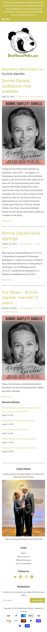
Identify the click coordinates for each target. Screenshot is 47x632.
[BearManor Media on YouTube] (31, 577)
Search (23, 553)
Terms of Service (23, 556)
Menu (7, 19)
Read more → (8, 220)
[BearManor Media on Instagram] (26, 577)
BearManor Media (26, 608)
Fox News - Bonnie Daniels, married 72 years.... (20, 297)
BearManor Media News (20, 69)
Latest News (23, 468)
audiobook (22, 96)
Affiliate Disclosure (23, 560)
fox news (40, 308)
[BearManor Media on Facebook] (20, 577)
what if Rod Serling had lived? (15, 429)
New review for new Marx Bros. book (18, 420)
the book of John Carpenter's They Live (19, 447)
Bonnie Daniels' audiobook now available (16, 86)
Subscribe (37, 600)
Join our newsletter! (23, 563)
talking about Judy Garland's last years (19, 438)
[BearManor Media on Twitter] (15, 577)
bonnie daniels (37, 96)
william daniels (11, 311)
